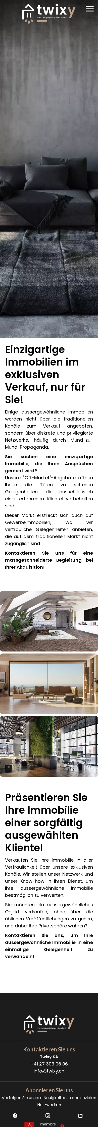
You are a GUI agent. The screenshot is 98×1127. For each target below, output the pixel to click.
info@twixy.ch (49, 1071)
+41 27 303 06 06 (49, 1064)
